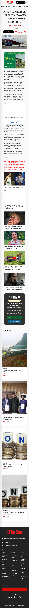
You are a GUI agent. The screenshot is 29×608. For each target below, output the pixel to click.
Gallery (4, 571)
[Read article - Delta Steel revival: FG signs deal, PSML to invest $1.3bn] (14, 397)
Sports (3, 561)
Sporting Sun (15, 568)
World (13, 565)
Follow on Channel (15, 317)
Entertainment (5, 576)
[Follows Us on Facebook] (16, 31)
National (8, 6)
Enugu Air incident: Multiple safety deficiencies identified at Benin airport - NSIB (14, 372)
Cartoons (23, 550)
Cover (9, 510)
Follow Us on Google (22, 2)
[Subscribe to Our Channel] (14, 597)
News (3, 564)
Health (13, 552)
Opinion (13, 557)
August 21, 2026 (6, 375)
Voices (13, 562)
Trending (23, 563)
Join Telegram (15, 321)
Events (13, 550)
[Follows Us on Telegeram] (25, 31)
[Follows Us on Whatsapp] (22, 31)
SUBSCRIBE (14, 589)
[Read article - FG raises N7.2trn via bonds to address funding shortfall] (14, 444)
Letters (4, 573)
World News (14, 573)
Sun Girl (22, 556)
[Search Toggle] (27, 2)
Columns (13, 6)
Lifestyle (14, 555)
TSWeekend (14, 560)
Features (14, 575)
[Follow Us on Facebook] (9, 597)
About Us (23, 566)
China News (25, 6)
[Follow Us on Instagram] (20, 597)
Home (2, 6)
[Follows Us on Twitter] (19, 31)
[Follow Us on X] (11, 597)
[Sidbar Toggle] (1, 2)
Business (18, 6)
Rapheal (16, 28)
